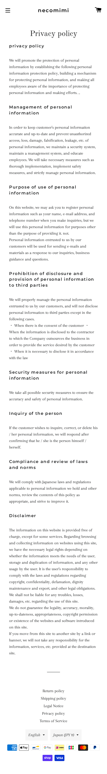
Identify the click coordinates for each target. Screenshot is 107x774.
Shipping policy (53, 698)
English (34, 735)
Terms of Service (53, 721)
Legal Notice (53, 706)
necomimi (53, 10)
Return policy (53, 691)
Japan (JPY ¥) (63, 735)
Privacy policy (53, 713)
